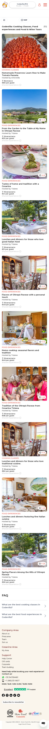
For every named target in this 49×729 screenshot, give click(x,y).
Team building (8, 667)
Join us (5, 642)
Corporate (6, 664)
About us (5, 634)
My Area (5, 650)
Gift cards (6, 661)
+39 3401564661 (11, 677)
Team (4, 639)
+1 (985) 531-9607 (12, 681)
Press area (6, 636)
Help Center (7, 658)
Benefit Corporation (37, 722)
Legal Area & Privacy (24, 724)
